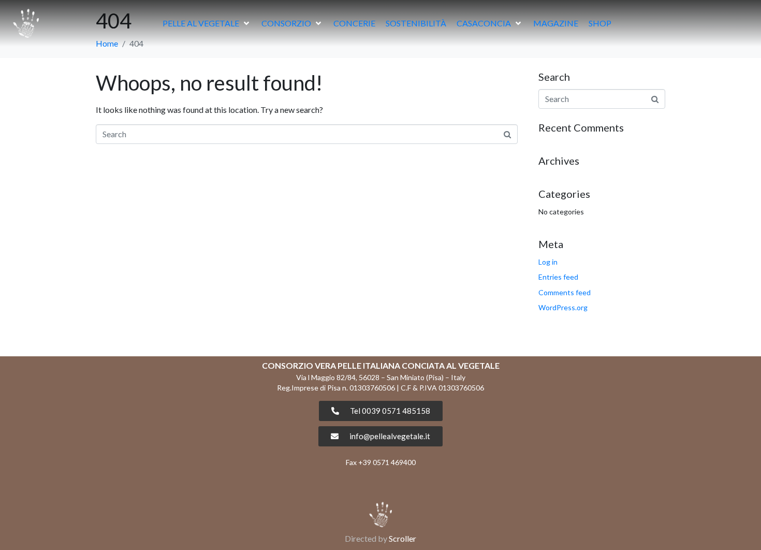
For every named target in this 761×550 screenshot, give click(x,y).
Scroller (402, 538)
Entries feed (558, 276)
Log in (548, 261)
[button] (206, 23)
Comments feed (564, 292)
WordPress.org (563, 307)
